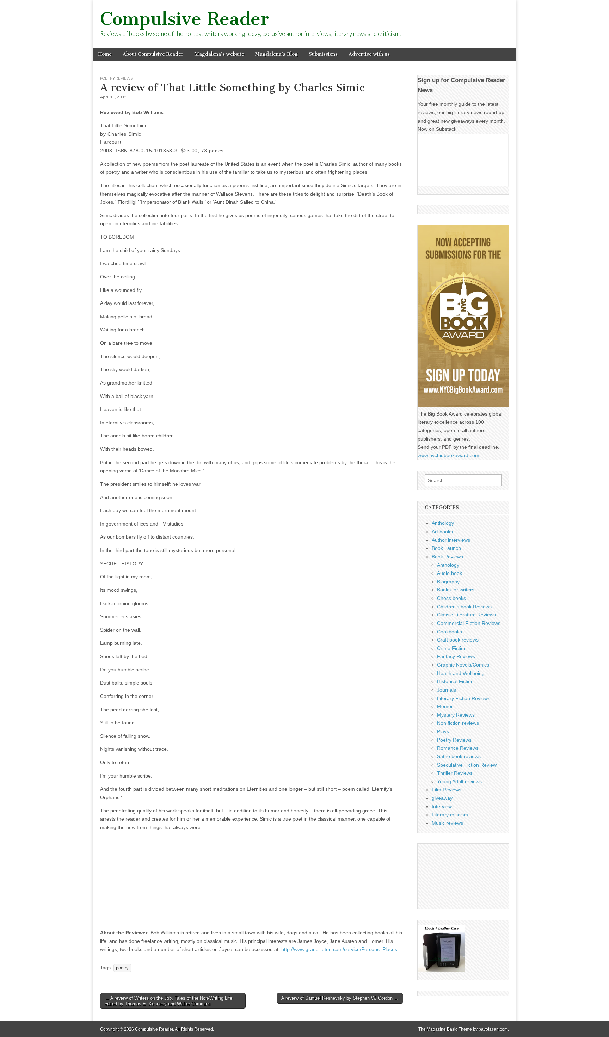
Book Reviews (447, 556)
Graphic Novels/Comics (463, 665)
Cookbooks (449, 631)
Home (105, 54)
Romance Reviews (458, 748)
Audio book (449, 573)
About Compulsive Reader (153, 54)
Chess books (451, 598)
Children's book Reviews (464, 606)
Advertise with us (369, 54)
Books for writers (455, 590)
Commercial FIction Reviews (468, 623)
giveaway (442, 798)
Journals (446, 690)
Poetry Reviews (116, 78)
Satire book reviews (459, 756)
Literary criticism (450, 814)
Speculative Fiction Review (467, 765)
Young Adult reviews (459, 781)
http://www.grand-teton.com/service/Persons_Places (339, 949)
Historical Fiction (455, 681)
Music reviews (447, 823)
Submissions (323, 54)
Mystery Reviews (456, 715)
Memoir (445, 706)
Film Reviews (446, 789)
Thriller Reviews (455, 773)
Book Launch (446, 548)
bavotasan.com (493, 1029)
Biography (448, 581)
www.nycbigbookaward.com (448, 455)
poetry (122, 967)
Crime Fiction (452, 648)
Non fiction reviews (458, 723)
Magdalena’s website (219, 54)
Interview (442, 806)
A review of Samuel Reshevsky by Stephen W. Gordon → (340, 998)
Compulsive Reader (184, 19)
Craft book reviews (458, 640)
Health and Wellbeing (461, 673)
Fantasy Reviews (456, 656)
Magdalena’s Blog (276, 54)
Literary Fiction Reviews (463, 698)
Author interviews (451, 540)
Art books (442, 531)
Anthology (443, 523)
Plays (443, 731)
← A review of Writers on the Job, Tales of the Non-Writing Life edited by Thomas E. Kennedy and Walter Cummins (168, 1000)
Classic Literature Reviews (466, 615)
